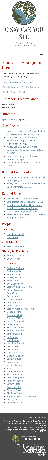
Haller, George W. (15, 321)
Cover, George (14, 305)
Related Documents (31, 87)
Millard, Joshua (14, 365)
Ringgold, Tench (15, 380)
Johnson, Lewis (14, 333)
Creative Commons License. (39, 424)
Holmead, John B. (15, 327)
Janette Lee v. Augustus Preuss (22, 198)
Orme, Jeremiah (15, 371)
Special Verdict (9, 119)
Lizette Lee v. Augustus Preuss (22, 211)
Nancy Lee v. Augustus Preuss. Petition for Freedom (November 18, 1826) (26, 132)
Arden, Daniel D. (15, 274)
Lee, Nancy (12, 236)
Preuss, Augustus (15, 246)
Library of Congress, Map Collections (36, 431)
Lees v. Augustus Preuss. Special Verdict (23, 164)
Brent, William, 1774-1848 (19, 286)
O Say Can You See (24, 33)
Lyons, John (13, 361)
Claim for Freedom (12, 82)
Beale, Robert (13, 258)
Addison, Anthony (15, 267)
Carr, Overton (13, 293)
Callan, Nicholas (15, 289)
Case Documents (11, 87)
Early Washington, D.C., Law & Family (24, 44)
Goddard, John (14, 311)
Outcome (27, 82)
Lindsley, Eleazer (15, 355)
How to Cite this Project (37, 417)
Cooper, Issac (13, 302)
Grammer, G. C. (14, 314)
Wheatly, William (15, 402)
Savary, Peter (13, 383)
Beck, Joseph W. (15, 283)
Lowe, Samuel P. (15, 358)
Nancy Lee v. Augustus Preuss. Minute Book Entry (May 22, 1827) (26, 185)
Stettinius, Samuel (16, 393)
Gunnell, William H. (16, 318)
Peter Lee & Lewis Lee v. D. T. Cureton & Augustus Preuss (26, 216)
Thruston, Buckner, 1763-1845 (22, 396)
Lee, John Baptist (15, 233)
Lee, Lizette (12, 346)
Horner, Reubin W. (16, 330)
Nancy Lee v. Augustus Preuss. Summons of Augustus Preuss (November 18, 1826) (22, 140)
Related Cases (10, 92)
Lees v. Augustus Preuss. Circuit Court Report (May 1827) (26, 179)
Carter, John (13, 296)
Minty (9, 368)
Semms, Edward (15, 390)
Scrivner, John (14, 386)
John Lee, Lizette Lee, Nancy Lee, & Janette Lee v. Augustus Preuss (24, 206)
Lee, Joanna (13, 339)
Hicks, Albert (13, 324)
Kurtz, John (12, 336)
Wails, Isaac (13, 399)
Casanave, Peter (15, 299)
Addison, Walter (14, 271)
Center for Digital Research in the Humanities (27, 422)
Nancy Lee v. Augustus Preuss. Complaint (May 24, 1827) (22, 158)
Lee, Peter (12, 352)
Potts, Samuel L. (15, 374)
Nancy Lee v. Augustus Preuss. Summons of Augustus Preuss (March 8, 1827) (25, 149)
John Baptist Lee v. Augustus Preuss (25, 201)
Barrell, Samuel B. (16, 255)
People (22, 92)
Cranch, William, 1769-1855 (20, 308)
